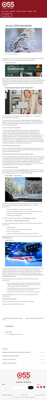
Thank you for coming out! (9, 359)
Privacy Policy (26, 397)
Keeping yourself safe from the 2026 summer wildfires (16, 352)
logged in (12, 334)
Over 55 (10, 54)
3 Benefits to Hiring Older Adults (10, 355)
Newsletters (15, 54)
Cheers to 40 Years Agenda (9, 363)
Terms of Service (32, 397)
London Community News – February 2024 (34, 318)
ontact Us (6, 14)
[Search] (31, 387)
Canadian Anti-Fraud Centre (9, 299)
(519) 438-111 (27, 382)
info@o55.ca (19, 382)
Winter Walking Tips (7, 237)
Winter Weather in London (29, 218)
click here (4, 85)
